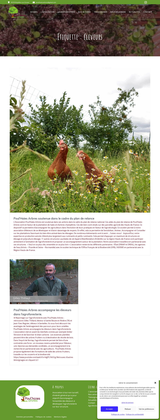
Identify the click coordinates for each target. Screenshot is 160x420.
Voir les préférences (146, 409)
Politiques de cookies (43, 417)
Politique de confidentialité (135, 414)
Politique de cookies (118, 414)
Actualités (134, 12)
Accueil (34, 12)
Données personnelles (24, 417)
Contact (147, 12)
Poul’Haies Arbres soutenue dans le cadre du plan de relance (54, 218)
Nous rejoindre (118, 12)
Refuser (128, 409)
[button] (155, 383)
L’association (48, 12)
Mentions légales (60, 417)
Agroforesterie (94, 405)
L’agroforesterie (66, 12)
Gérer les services (127, 403)
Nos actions (84, 12)
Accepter (109, 409)
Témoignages (100, 12)
